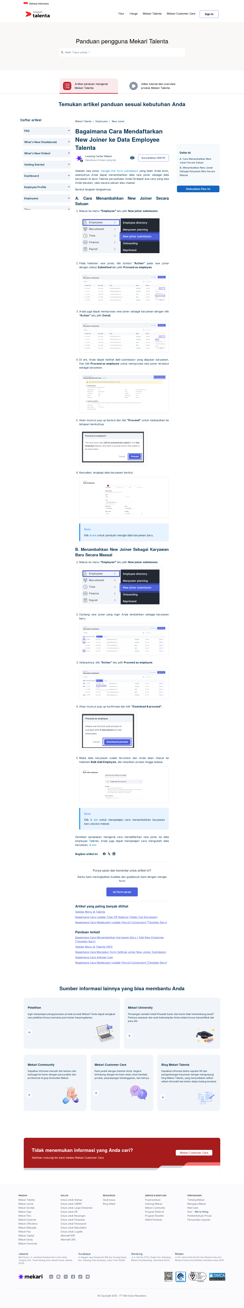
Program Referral (154, 1211)
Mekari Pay (24, 1231)
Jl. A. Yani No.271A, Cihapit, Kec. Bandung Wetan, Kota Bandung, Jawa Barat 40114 (151, 1258)
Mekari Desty (25, 1239)
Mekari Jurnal (25, 1203)
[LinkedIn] (114, 854)
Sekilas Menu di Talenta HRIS (94, 946)
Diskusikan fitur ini (198, 189)
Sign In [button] (209, 14)
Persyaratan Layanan (198, 1219)
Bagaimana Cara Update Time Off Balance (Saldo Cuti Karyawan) (116, 917)
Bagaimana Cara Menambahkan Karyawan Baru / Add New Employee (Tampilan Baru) (119, 939)
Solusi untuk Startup (71, 1199)
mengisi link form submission (119, 171)
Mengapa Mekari (196, 1203)
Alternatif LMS (68, 1239)
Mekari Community (155, 1207)
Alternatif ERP (68, 1235)
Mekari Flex (24, 1215)
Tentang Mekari (196, 1199)
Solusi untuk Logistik (72, 1231)
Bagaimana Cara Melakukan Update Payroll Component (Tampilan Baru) (121, 922)
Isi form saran (122, 892)
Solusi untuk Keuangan (73, 1215)
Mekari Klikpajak (27, 1227)
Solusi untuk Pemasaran (73, 1223)
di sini (93, 535)
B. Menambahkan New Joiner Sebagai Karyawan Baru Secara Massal (197, 171)
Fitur (121, 13)
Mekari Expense (27, 1219)
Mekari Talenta (152, 13)
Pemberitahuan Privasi (199, 1215)
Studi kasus (109, 1199)
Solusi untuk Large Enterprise (76, 1207)
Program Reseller (154, 1215)
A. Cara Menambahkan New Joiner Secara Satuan (195, 160)
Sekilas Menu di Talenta (90, 911)
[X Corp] (109, 854)
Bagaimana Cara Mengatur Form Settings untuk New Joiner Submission (120, 952)
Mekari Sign (24, 1211)
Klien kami (192, 1207)
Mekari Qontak (26, 1207)
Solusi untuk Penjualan (73, 1219)
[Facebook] (104, 854)
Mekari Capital (26, 1235)
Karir (189, 1211)
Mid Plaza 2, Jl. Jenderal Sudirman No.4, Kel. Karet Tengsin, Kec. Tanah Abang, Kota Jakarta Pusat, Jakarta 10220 (45, 1260)
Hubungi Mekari (153, 1203)
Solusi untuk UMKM (71, 1203)
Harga (133, 13)
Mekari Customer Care (181, 13)
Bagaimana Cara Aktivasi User (94, 957)
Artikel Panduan (153, 1219)
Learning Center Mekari (98, 156)
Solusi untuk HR (69, 1211)
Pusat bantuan (153, 1199)
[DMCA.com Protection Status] (217, 1277)
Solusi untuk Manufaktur (74, 1227)
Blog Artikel (109, 1203)
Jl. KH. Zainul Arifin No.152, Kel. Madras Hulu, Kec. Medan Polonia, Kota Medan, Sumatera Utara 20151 (199, 1258)
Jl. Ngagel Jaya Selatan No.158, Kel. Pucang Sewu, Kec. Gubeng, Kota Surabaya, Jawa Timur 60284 (102, 1258)
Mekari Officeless (28, 1223)
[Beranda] (38, 14)
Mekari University (27, 1243)
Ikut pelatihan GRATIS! (153, 157)
